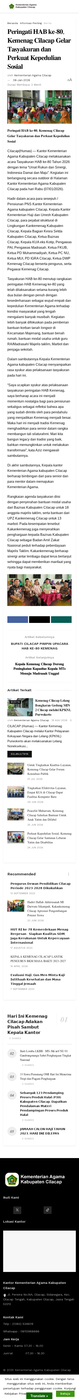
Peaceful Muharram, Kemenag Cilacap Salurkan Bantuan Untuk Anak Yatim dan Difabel (46, 815)
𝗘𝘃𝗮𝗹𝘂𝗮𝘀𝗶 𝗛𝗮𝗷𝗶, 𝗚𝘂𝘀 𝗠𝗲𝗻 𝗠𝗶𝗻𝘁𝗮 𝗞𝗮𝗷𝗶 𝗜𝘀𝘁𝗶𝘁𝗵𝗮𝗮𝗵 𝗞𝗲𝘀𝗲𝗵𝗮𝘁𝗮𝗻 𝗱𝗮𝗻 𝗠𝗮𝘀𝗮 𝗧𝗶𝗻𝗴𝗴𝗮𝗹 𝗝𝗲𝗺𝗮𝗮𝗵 (38, 979)
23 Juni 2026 (35, 920)
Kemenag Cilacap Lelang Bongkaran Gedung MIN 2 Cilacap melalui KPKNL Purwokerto (53, 707)
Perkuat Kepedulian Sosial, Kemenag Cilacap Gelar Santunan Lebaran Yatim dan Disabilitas (49, 837)
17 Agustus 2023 (21, 947)
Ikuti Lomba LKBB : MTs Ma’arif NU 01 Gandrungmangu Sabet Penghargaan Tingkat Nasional (45, 1055)
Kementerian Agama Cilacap (32, 75)
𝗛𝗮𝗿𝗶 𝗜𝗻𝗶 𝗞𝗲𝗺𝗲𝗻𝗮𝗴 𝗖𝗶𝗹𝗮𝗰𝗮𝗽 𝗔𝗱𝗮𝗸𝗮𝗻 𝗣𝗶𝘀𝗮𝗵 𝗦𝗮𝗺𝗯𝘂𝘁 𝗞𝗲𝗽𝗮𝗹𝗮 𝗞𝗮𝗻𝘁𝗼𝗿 (27, 1024)
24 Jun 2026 (35, 847)
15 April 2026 (19, 966)
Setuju (65, 1393)
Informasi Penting (31, 23)
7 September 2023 (22, 989)
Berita (47, 23)
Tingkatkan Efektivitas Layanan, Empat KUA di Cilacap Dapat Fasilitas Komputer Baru (46, 792)
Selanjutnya (19, 754)
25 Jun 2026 (35, 824)
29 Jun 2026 (35, 802)
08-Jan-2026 (21, 80)
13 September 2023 (23, 893)
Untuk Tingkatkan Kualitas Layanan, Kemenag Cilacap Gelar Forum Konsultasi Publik (49, 769)
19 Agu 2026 (59, 720)
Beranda (12, 23)
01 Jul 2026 (35, 779)
